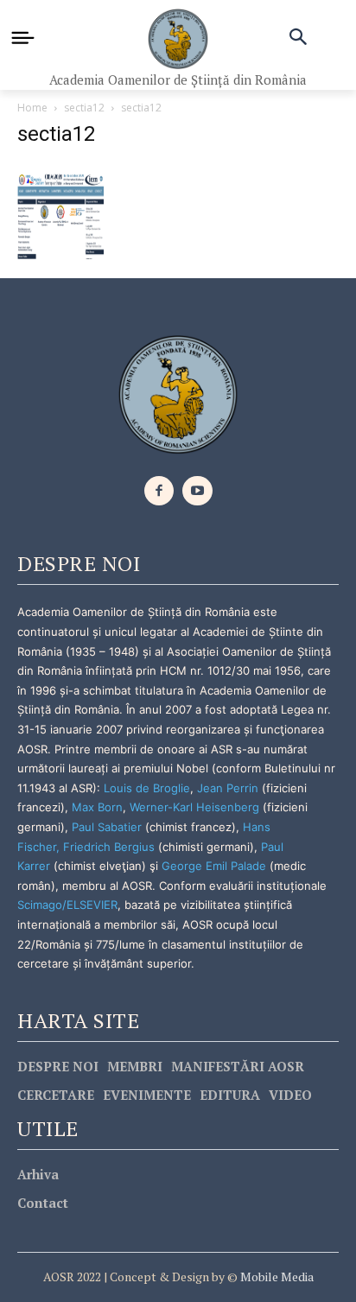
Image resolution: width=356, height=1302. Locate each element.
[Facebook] (159, 491)
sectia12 (84, 107)
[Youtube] (197, 491)
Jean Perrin (229, 788)
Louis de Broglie (147, 788)
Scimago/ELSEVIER (67, 904)
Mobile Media (276, 1276)
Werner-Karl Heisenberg (194, 807)
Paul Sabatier (107, 827)
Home (32, 107)
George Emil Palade (214, 866)
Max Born (97, 807)
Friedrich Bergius (109, 847)
